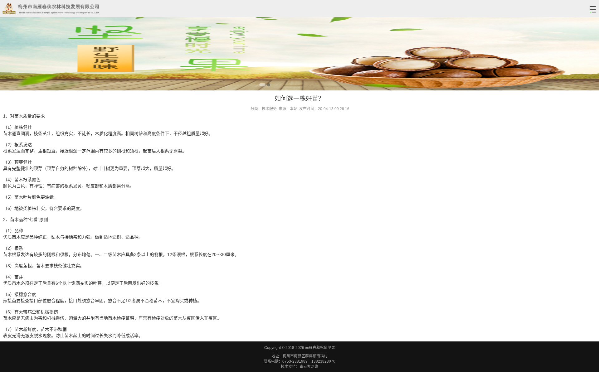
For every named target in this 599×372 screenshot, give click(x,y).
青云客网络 (309, 367)
